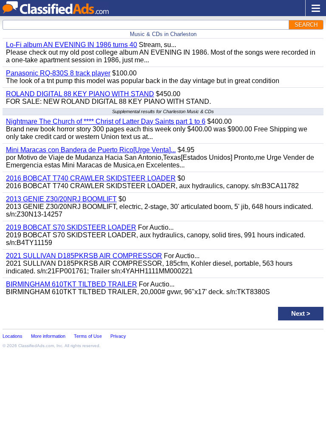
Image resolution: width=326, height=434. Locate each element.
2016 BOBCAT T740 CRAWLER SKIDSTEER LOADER (91, 178)
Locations (12, 336)
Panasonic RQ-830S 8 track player (58, 73)
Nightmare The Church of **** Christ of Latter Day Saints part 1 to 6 (105, 121)
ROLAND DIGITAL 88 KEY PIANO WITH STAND (80, 93)
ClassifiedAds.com (36, 345)
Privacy (118, 336)
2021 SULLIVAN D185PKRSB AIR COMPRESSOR (84, 255)
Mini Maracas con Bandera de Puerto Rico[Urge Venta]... (91, 149)
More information (48, 336)
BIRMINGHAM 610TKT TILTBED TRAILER (71, 284)
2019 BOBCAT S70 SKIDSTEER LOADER (71, 227)
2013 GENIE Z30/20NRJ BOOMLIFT (61, 199)
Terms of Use (88, 336)
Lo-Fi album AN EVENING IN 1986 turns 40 (71, 44)
